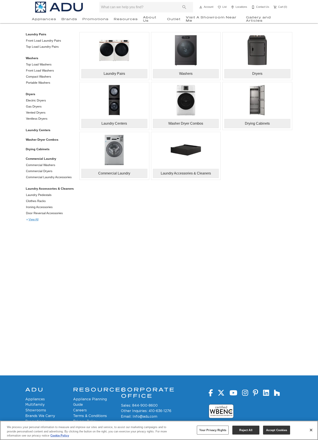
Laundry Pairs (36, 34)
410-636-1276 (160, 411)
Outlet (174, 19)
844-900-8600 (145, 405)
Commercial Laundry (41, 158)
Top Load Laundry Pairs (42, 46)
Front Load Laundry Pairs (43, 40)
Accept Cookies (276, 430)
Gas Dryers (34, 106)
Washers (32, 58)
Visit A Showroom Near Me (211, 19)
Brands (69, 19)
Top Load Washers (38, 64)
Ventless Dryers (36, 118)
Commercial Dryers (39, 171)
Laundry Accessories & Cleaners (50, 188)
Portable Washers (38, 82)
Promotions (95, 19)
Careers (80, 410)
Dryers (30, 94)
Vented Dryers (35, 112)
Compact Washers (38, 76)
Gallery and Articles (258, 19)
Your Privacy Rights (212, 430)
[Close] (311, 430)
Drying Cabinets (38, 149)
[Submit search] (184, 7)
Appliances (44, 19)
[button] (200, 7)
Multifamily (35, 405)
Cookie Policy (59, 435)
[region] (159, 430)
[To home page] (59, 7)
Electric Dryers (36, 100)
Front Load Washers (40, 70)
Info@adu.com (145, 416)
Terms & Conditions (90, 416)
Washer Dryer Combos (42, 139)
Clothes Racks (36, 201)
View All (34, 219)
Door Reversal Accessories (44, 213)
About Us (149, 19)
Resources (126, 19)
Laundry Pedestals (38, 195)
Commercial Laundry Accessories (49, 177)
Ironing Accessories (39, 207)
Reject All (245, 430)
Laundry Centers (38, 130)
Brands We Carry (40, 416)
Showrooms (35, 410)
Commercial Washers (40, 165)
